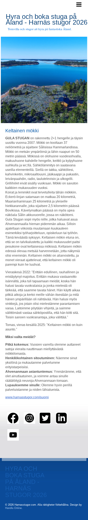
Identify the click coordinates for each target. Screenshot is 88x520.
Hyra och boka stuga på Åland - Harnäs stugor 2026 (46, 19)
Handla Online (13, 508)
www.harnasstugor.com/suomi (27, 397)
